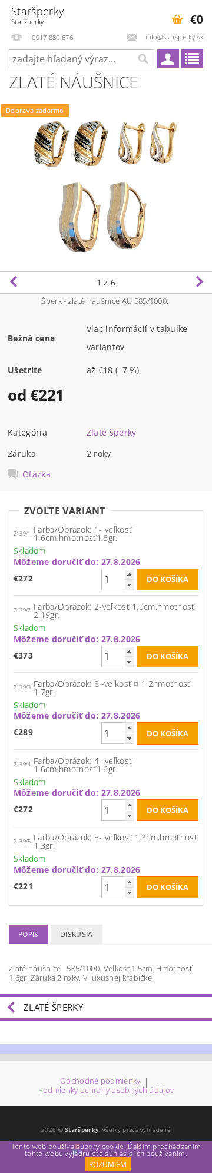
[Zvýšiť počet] (129, 574)
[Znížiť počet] (129, 584)
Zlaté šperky (112, 432)
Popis (28, 934)
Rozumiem (108, 1164)
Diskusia (76, 934)
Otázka (36, 474)
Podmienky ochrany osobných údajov (106, 1090)
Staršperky (37, 15)
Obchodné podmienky (100, 1081)
